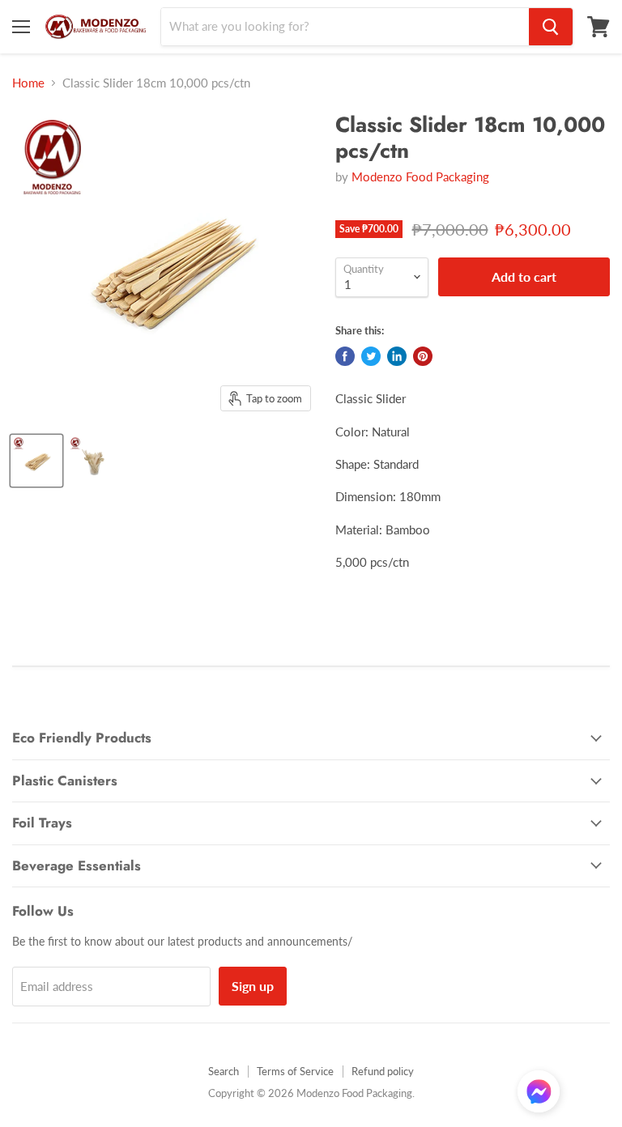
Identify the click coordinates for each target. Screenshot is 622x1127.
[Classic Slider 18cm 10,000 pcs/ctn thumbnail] (36, 461)
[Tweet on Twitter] (371, 356)
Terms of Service (295, 1071)
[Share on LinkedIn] (397, 356)
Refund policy (382, 1071)
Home (28, 83)
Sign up (253, 985)
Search (223, 1071)
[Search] (551, 26)
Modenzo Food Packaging (420, 176)
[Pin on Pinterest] (422, 356)
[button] (539, 1093)
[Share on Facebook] (345, 356)
